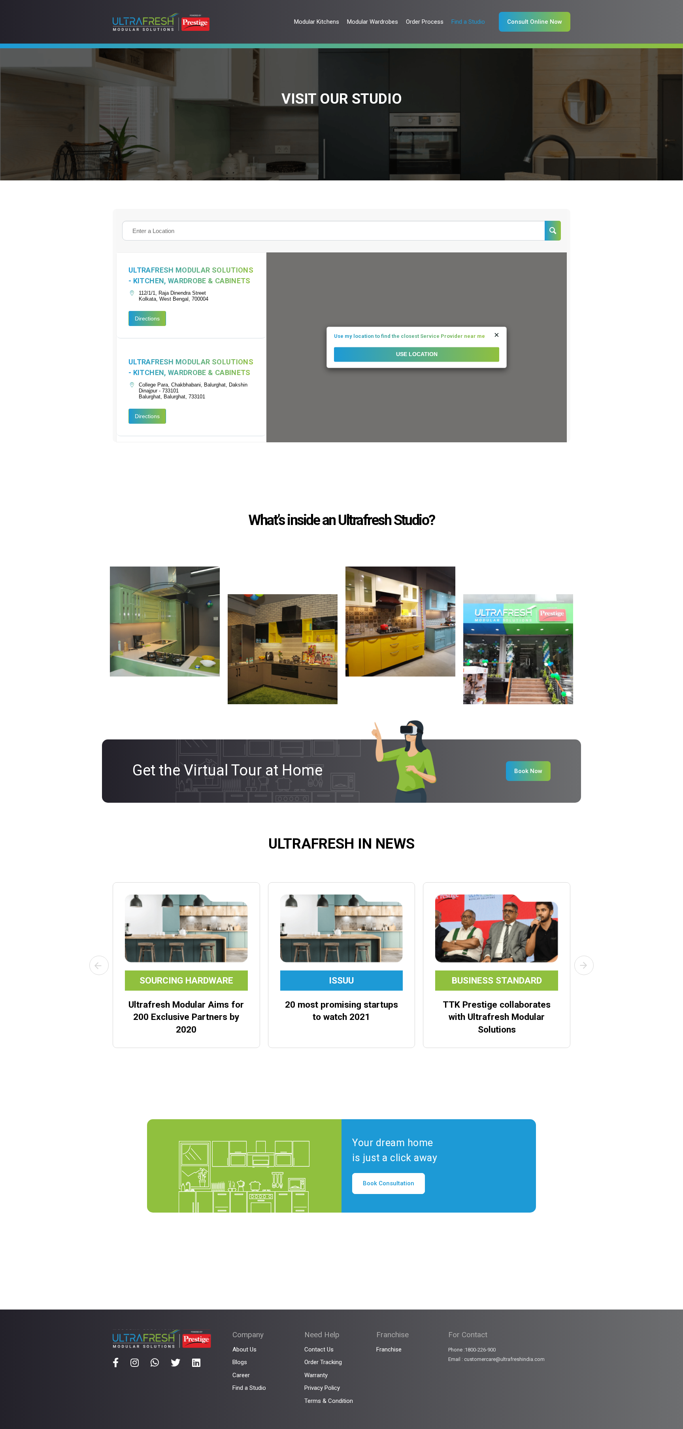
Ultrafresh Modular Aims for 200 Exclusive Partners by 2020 (186, 1017)
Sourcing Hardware (186, 980)
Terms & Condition (328, 1400)
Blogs (239, 1362)
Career (241, 1375)
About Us (244, 1349)
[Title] (116, 1362)
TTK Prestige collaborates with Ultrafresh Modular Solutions (497, 1017)
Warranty (316, 1375)
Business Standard (497, 980)
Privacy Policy (322, 1387)
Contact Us (319, 1349)
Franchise (389, 1349)
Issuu (341, 980)
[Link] (161, 22)
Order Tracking (323, 1362)
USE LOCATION (417, 354)
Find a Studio (249, 1387)
